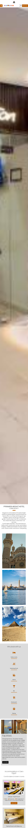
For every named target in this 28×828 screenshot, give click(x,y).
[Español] (13, 5)
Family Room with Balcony (14, 826)
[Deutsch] (8, 5)
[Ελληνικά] (6, 5)
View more (5, 762)
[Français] (9, 5)
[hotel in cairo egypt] (14, 2)
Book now (25, 5)
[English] (4, 5)
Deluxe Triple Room (14, 797)
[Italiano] (11, 5)
